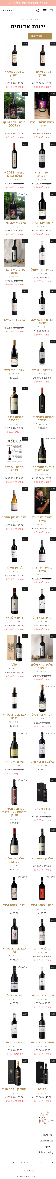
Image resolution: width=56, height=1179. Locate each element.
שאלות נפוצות (46, 1140)
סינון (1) (35, 36)
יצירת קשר (48, 1146)
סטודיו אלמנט (23, 1176)
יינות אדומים (26, 19)
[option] (28, 2)
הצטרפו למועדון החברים (28, 1162)
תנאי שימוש (48, 1134)
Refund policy (46, 1152)
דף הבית (38, 19)
